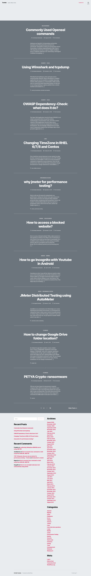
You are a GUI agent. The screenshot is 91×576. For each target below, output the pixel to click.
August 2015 (50, 444)
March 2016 (50, 437)
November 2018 (51, 429)
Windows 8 (50, 550)
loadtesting (41, 320)
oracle (48, 532)
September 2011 (51, 500)
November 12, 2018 (48, 230)
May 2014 (49, 458)
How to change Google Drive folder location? (45, 336)
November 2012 (51, 491)
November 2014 (51, 451)
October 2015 (50, 442)
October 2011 (50, 498)
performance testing (39, 208)
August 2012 (50, 495)
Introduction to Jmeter (38, 457)
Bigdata (49, 512)
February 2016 (51, 438)
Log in (48, 559)
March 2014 (50, 462)
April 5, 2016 (48, 342)
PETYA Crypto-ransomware (45, 377)
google (33, 363)
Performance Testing (45, 177)
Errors (48, 518)
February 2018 (51, 433)
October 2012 (50, 493)
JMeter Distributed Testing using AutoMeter (45, 297)
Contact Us (81, 2)
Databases (50, 516)
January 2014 (50, 466)
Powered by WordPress (27, 573)
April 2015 (50, 447)
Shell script (50, 540)
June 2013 (50, 478)
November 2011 (51, 497)
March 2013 (50, 484)
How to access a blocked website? (45, 224)
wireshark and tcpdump (45, 90)
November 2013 (51, 469)
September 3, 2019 (48, 189)
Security (43, 99)
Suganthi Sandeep (37, 303)
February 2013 (51, 486)
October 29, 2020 (48, 150)
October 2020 (50, 426)
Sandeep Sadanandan (38, 37)
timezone (39, 168)
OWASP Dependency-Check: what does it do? (45, 106)
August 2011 (50, 502)
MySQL (49, 530)
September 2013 (51, 473)
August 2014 (50, 457)
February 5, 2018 (47, 303)
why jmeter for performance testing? (45, 184)
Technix (4, 2)
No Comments (57, 37)
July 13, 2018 (48, 267)
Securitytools (37, 90)
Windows (49, 549)
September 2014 (51, 455)
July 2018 (49, 431)
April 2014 (50, 460)
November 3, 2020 (48, 71)
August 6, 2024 (48, 37)
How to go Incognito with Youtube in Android (45, 262)
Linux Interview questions (54, 527)
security (33, 90)
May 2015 (49, 446)
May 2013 (49, 480)
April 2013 (50, 482)
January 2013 (50, 487)
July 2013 (49, 477)
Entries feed (50, 561)
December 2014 (51, 449)
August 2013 (50, 475)
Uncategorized (45, 25)
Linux (45, 138)
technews (45, 330)
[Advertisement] (45, 13)
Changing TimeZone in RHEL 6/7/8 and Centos (45, 145)
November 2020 (51, 424)
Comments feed (51, 563)
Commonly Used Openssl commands (45, 32)
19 (50, 408)
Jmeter (39, 291)
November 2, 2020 (48, 111)
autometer (34, 320)
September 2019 (51, 427)
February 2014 (51, 464)
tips (35, 363)
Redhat (35, 168)
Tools (48, 99)
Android (43, 255)
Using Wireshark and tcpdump (45, 67)
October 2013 (50, 471)
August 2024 (50, 422)
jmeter (33, 208)
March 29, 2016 (48, 380)
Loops (48, 529)
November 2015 (51, 440)
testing (49, 543)
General (41, 218)
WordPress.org (51, 564)
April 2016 (50, 435)
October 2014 (50, 453)
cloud (48, 514)
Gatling (49, 520)
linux (32, 168)
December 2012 (51, 489)
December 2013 (51, 467)
